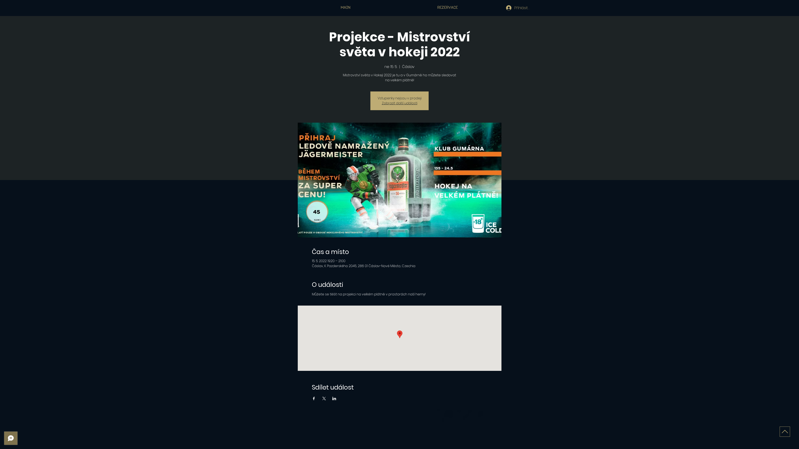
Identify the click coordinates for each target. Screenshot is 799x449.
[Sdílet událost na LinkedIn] (334, 398)
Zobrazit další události (399, 103)
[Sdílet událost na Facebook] (314, 398)
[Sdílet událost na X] (324, 398)
